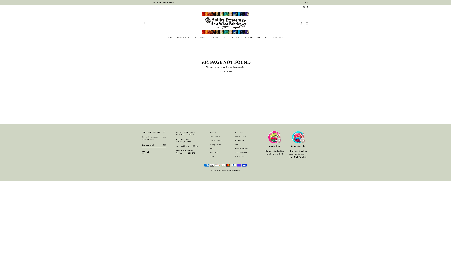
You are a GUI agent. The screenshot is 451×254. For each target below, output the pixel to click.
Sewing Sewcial (215, 144)
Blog (211, 148)
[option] (225, 2)
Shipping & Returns (242, 152)
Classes (249, 37)
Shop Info (278, 37)
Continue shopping (225, 71)
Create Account (240, 136)
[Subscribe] (164, 145)
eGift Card (214, 152)
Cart (236, 144)
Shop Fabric (199, 37)
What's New (183, 37)
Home (170, 37)
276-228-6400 (188, 150)
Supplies (228, 37)
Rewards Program (241, 148)
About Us (213, 133)
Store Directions (215, 136)
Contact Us (239, 133)
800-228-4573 (190, 153)
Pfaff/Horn (263, 37)
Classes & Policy (215, 140)
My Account (239, 140)
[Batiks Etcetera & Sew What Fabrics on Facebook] (148, 152)
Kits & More (215, 37)
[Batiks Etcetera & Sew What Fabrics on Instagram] (143, 152)
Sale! (239, 37)
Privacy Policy (240, 156)
